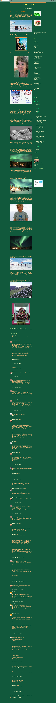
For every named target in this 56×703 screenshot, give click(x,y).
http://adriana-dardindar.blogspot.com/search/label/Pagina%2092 (40, 32)
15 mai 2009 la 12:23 (16, 397)
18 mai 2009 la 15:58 (16, 520)
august (37, 108)
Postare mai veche (29, 695)
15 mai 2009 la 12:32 (16, 410)
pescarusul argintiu (15, 340)
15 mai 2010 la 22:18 (16, 691)
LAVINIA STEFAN (36, 45)
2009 (36, 101)
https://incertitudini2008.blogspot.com (18, 488)
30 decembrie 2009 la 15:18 (18, 589)
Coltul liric (28, 4)
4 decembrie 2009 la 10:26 (18, 557)
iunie (37, 111)
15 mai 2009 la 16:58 (16, 416)
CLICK (13, 415)
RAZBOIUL (36, 68)
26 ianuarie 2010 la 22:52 (17, 661)
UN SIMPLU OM (36, 57)
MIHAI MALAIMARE (37, 83)
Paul (13, 466)
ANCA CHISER (36, 61)
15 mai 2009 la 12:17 (16, 387)
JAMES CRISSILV (36, 63)
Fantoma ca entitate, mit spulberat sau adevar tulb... (41, 134)
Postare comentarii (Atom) (18, 697)
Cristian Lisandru (15, 359)
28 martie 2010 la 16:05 (17, 676)
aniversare (16, 329)
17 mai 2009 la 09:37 (16, 470)
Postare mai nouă (12, 695)
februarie (37, 149)
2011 (36, 98)
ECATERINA (14, 613)
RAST (35, 64)
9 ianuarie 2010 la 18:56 (17, 601)
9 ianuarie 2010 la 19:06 (17, 611)
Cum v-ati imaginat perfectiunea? (41, 118)
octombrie (37, 105)
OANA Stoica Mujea (37, 82)
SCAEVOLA (36, 79)
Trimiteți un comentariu (13, 693)
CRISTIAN (35, 62)
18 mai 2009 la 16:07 (16, 531)
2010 (36, 100)
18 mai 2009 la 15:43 (16, 513)
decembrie (37, 102)
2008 (36, 152)
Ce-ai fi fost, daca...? (39, 130)
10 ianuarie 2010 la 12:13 (17, 633)
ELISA (35, 72)
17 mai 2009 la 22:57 (16, 494)
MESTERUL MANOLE (37, 78)
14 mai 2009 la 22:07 (16, 368)
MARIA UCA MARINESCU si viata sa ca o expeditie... (40, 126)
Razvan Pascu (14, 685)
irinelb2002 (14, 591)
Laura (13, 371)
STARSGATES (36, 75)
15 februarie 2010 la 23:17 (18, 667)
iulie (37, 109)
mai (36, 112)
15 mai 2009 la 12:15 (16, 376)
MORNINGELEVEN (37, 66)
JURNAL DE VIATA (37, 55)
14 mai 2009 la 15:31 (16, 338)
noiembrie (37, 104)
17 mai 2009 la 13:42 (16, 479)
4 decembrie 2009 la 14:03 (18, 572)
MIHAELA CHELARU (37, 58)
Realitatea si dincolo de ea (38, 56)
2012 (36, 97)
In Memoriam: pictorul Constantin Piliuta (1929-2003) (41, 144)
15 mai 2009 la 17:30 (16, 439)
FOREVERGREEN (37, 77)
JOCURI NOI (36, 42)
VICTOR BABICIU (37, 87)
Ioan (13, 335)
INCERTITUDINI (36, 51)
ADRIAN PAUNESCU (37, 80)
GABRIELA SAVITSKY (37, 69)
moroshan (13, 534)
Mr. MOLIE (35, 46)
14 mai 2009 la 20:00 (16, 363)
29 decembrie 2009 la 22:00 (18, 581)
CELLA (35, 47)
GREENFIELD (36, 73)
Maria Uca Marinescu (25, 329)
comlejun (13, 635)
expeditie (20, 329)
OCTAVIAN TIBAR (37, 74)
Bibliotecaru (14, 412)
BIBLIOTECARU (36, 84)
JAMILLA (35, 85)
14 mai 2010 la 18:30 (16, 682)
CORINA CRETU (36, 88)
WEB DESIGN (36, 43)
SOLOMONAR (36, 71)
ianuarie (37, 150)
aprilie (37, 146)
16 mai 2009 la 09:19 (16, 450)
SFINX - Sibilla (36, 89)
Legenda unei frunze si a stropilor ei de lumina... (41, 121)
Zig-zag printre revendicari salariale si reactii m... (40, 128)
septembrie (37, 107)
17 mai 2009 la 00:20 (16, 464)
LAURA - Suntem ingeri (37, 67)
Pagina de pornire (21, 695)
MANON (35, 48)
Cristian (13, 441)
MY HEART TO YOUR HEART (38, 52)
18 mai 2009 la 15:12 (16, 502)
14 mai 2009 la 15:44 (16, 356)
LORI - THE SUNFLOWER (38, 50)
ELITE (35, 53)
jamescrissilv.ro (14, 473)
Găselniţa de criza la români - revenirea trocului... (40, 142)
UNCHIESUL (36, 59)
